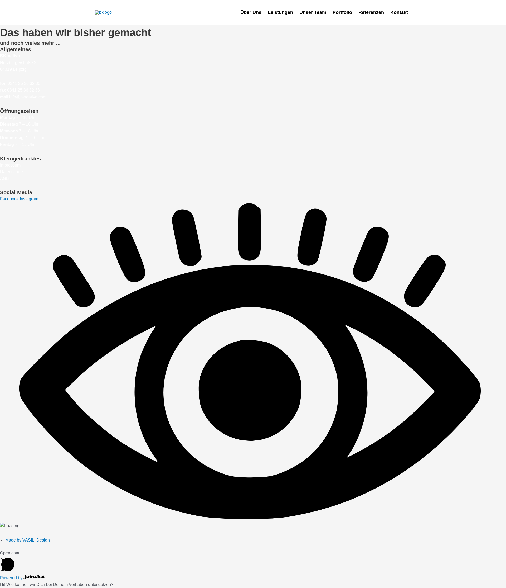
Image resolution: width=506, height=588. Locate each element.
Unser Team (312, 12)
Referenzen (371, 12)
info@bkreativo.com (27, 97)
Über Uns (250, 12)
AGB (4, 178)
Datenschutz (11, 171)
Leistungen (280, 12)
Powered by (11, 578)
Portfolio (342, 12)
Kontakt (399, 12)
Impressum (10, 165)
